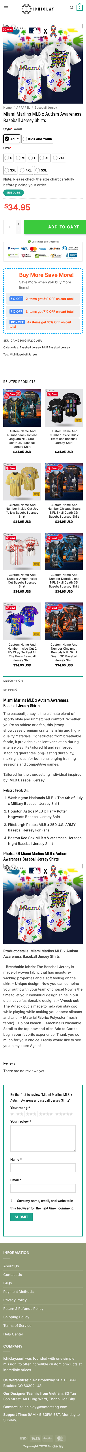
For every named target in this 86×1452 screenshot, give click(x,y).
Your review (20, 1121)
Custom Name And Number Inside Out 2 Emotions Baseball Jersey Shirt (64, 436)
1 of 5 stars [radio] (11, 1114)
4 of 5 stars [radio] (45, 1114)
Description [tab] (13, 680)
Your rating (20, 1108)
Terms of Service (17, 1325)
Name (16, 1159)
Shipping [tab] (10, 690)
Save (9, 29)
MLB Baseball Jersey (56, 347)
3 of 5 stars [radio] (30, 1114)
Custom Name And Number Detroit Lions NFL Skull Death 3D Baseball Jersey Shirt (64, 580)
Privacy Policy (15, 1300)
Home (7, 107)
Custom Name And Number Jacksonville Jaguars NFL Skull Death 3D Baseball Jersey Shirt (22, 438)
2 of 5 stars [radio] (19, 1114)
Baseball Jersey (46, 107)
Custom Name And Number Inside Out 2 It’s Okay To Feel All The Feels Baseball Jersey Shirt (22, 652)
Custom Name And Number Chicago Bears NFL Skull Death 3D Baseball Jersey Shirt (64, 510)
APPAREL (23, 107)
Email (15, 1180)
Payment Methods (18, 1291)
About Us (11, 1266)
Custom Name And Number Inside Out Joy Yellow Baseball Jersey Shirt (22, 510)
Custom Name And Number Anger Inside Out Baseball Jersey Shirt (22, 580)
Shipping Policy (16, 1317)
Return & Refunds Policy (23, 1308)
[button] (6, 7)
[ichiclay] (39, 7)
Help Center (13, 1334)
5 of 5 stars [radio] (63, 1114)
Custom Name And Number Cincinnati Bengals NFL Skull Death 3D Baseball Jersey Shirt (63, 652)
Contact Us (12, 1274)
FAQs (7, 1283)
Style (7, 129)
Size (7, 148)
